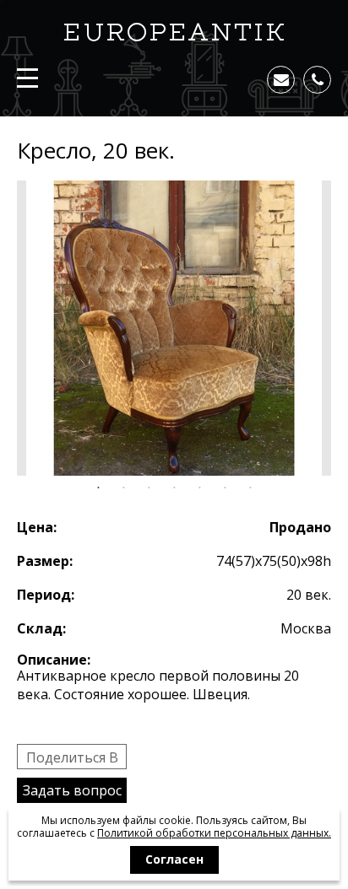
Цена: (37, 527)
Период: (45, 594)
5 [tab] (199, 488)
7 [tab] (250, 488)
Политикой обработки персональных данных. (214, 833)
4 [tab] (174, 488)
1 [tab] (98, 488)
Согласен (174, 859)
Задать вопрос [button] (72, 790)
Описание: (53, 659)
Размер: (45, 561)
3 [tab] (148, 488)
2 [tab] (123, 488)
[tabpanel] (174, 328)
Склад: (41, 628)
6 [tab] (224, 488)
